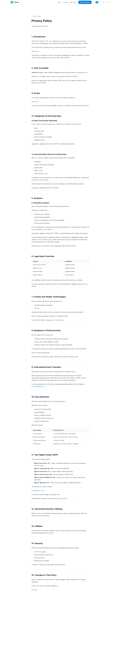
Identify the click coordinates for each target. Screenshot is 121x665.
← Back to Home (36, 16)
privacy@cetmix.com (81, 72)
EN (97, 2)
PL (106, 2)
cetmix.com (35, 51)
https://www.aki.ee (61, 498)
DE (103, 2)
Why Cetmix (73, 2)
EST (100, 2)
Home (59, 2)
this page (34, 590)
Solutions (65, 2)
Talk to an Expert (85, 2)
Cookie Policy (59, 320)
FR (109, 2)
